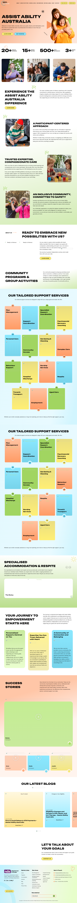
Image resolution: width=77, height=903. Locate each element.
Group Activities (24, 3)
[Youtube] (11, 880)
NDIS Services (40, 3)
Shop (53, 3)
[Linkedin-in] (7, 880)
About (18, 3)
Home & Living (32, 3)
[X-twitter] (9, 880)
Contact (57, 3)
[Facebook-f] (4, 880)
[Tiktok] (12, 880)
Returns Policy (49, 900)
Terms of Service (43, 900)
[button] (67, 567)
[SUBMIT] (54, 896)
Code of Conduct (55, 900)
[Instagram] (6, 880)
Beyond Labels (47, 3)
